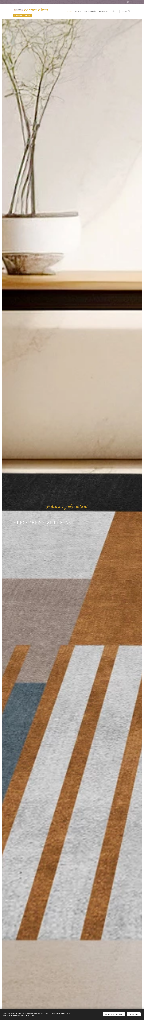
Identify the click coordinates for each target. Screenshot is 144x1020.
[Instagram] (128, 2)
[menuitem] (70, 11)
